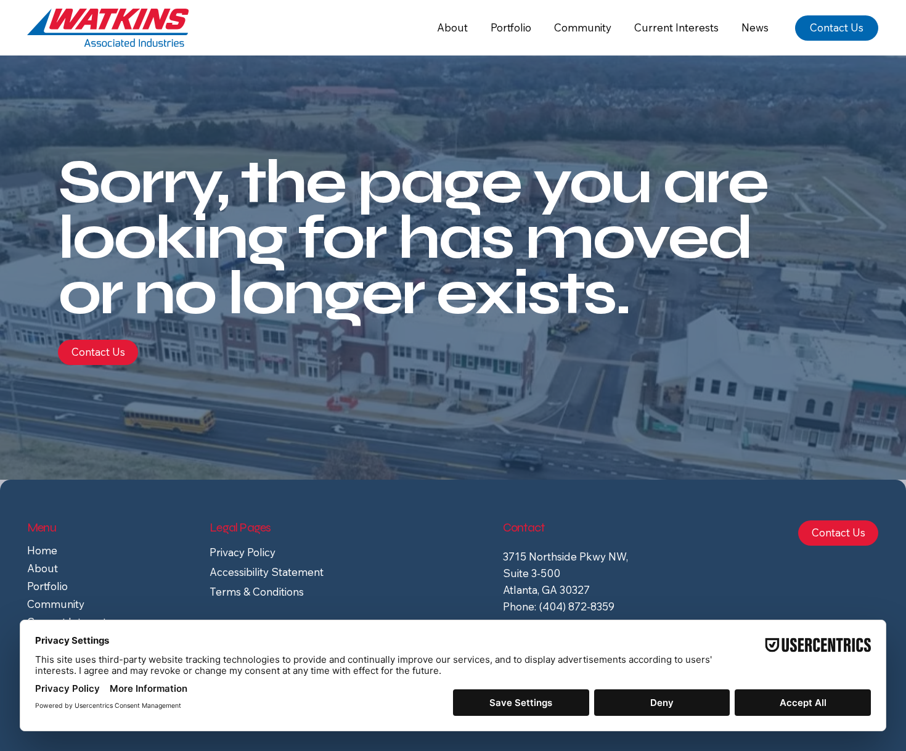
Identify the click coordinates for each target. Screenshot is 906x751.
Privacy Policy (242, 552)
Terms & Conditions (257, 591)
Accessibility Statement (267, 571)
